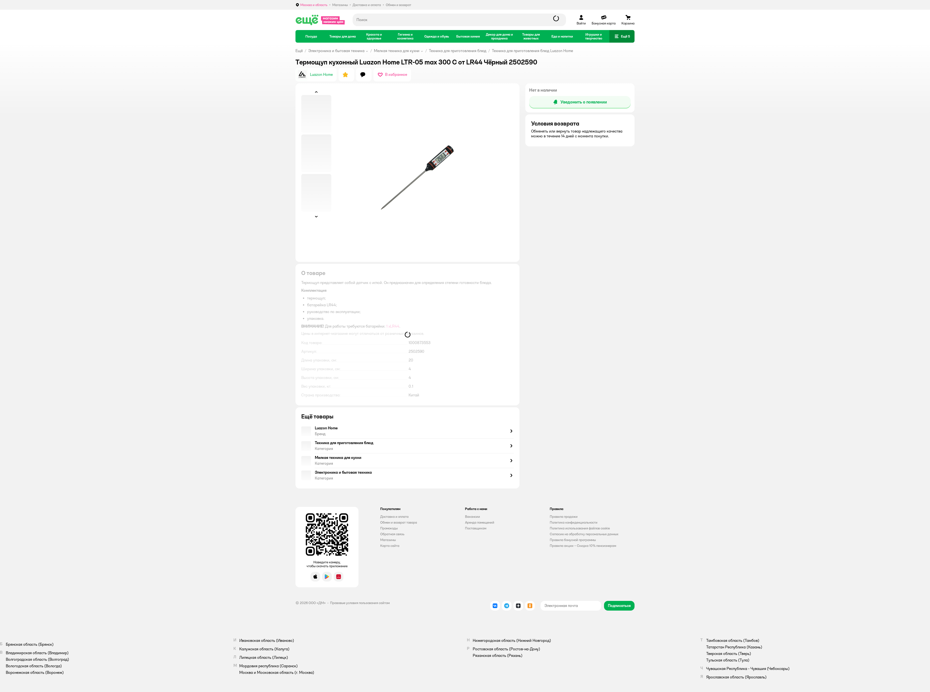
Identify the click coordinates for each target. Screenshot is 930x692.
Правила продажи (564, 517)
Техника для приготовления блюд (457, 50)
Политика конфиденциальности (573, 522)
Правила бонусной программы (573, 540)
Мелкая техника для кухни (396, 50)
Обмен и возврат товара (398, 522)
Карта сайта (389, 546)
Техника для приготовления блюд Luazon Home (532, 50)
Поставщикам (475, 528)
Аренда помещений (479, 522)
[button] (622, 36)
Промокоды (389, 528)
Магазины (388, 540)
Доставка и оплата (394, 517)
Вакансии (472, 517)
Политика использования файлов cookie (580, 528)
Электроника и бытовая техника (336, 50)
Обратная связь (392, 534)
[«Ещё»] (320, 20)
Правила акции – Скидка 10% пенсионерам (583, 546)
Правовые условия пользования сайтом (360, 603)
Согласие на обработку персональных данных (584, 534)
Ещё (299, 50)
